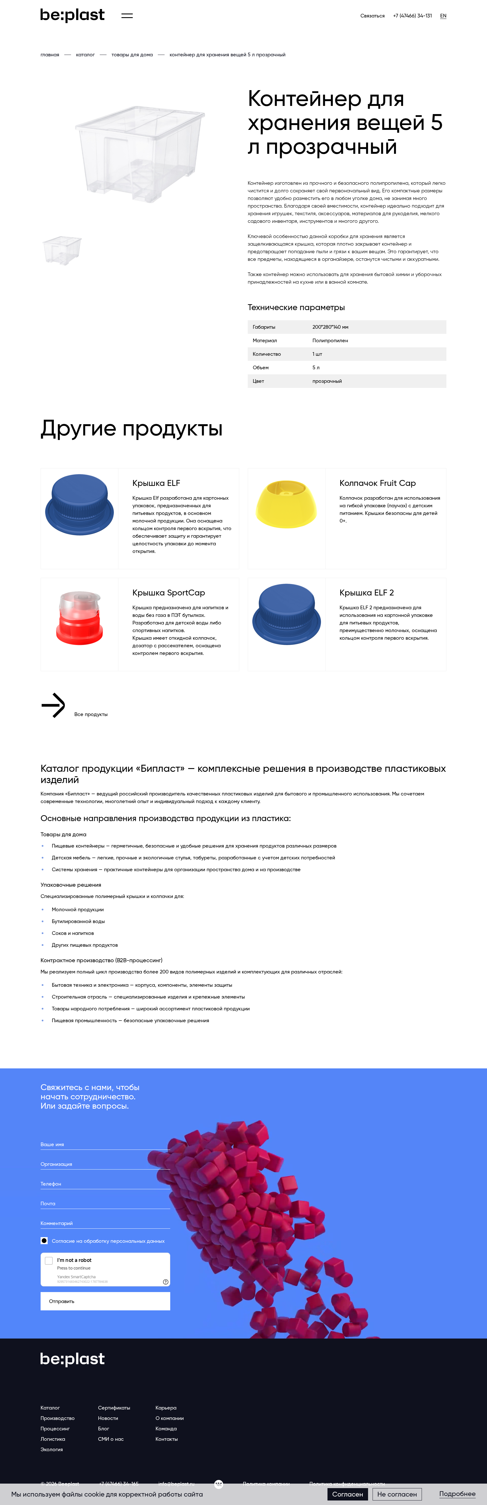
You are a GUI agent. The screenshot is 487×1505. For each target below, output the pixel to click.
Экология (52, 1449)
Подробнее (457, 1494)
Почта (48, 1203)
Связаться (372, 16)
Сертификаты (114, 1408)
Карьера (166, 1408)
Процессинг (55, 1428)
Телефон (51, 1184)
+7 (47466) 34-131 (412, 16)
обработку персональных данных (124, 1241)
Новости (108, 1418)
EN (443, 16)
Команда (166, 1428)
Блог (103, 1428)
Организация (56, 1164)
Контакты (167, 1439)
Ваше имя (52, 1144)
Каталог (50, 1408)
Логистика (53, 1439)
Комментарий (57, 1223)
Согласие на (108, 1241)
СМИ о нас (111, 1439)
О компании (170, 1418)
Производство (58, 1418)
